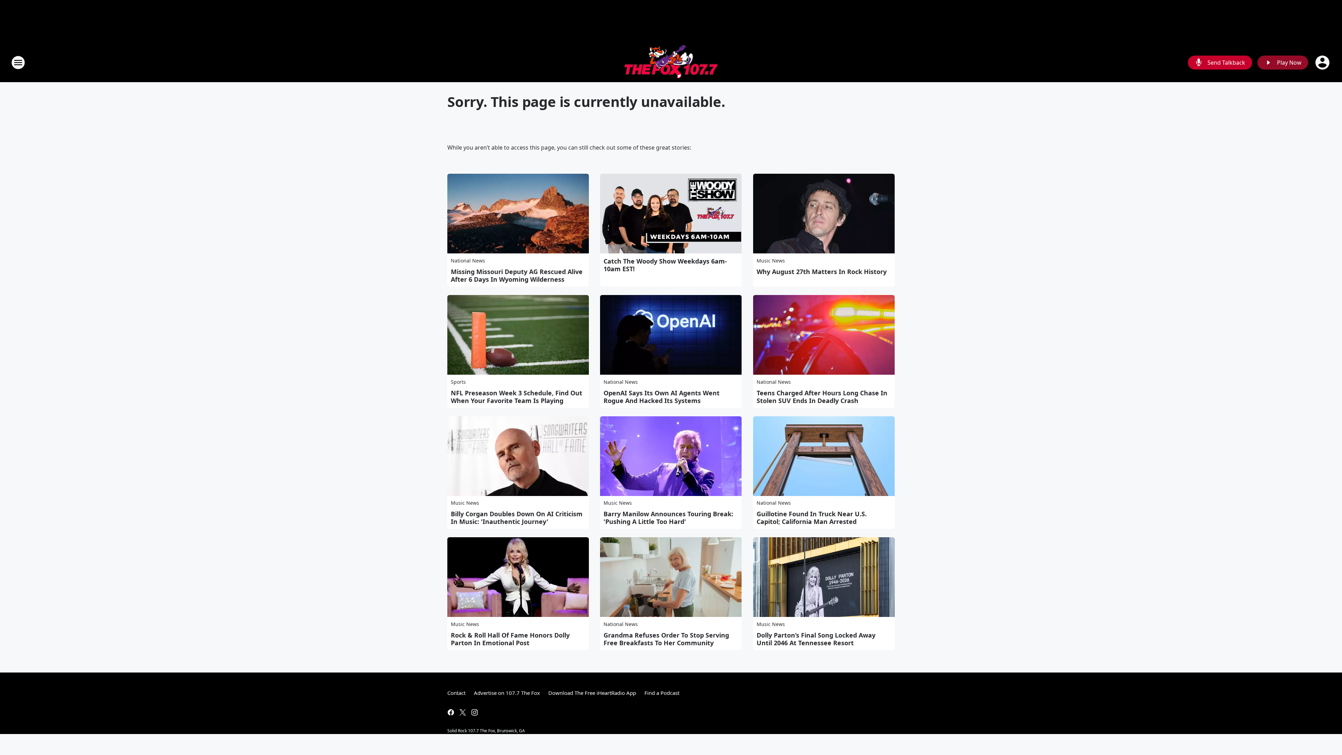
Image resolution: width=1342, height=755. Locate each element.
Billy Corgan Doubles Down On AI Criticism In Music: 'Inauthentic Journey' (517, 517)
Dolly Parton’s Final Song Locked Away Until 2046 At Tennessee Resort (816, 639)
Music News (771, 260)
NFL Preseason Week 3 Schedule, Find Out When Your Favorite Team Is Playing (516, 396)
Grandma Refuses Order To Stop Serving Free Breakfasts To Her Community (666, 639)
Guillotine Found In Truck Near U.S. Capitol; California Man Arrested (812, 517)
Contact (456, 692)
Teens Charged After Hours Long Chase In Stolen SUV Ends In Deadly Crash (822, 396)
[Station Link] (671, 62)
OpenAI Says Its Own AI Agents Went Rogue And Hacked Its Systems (662, 396)
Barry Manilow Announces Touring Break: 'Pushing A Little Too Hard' (668, 517)
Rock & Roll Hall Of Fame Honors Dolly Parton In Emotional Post (510, 639)
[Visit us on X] (463, 712)
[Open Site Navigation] (18, 63)
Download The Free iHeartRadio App (592, 692)
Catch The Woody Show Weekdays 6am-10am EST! (665, 265)
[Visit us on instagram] (474, 712)
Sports (458, 382)
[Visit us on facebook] (451, 712)
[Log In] (1323, 63)
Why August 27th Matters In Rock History (822, 271)
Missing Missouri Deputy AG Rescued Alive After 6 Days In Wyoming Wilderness (517, 275)
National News (468, 260)
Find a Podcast (661, 692)
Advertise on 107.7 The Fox (507, 692)
